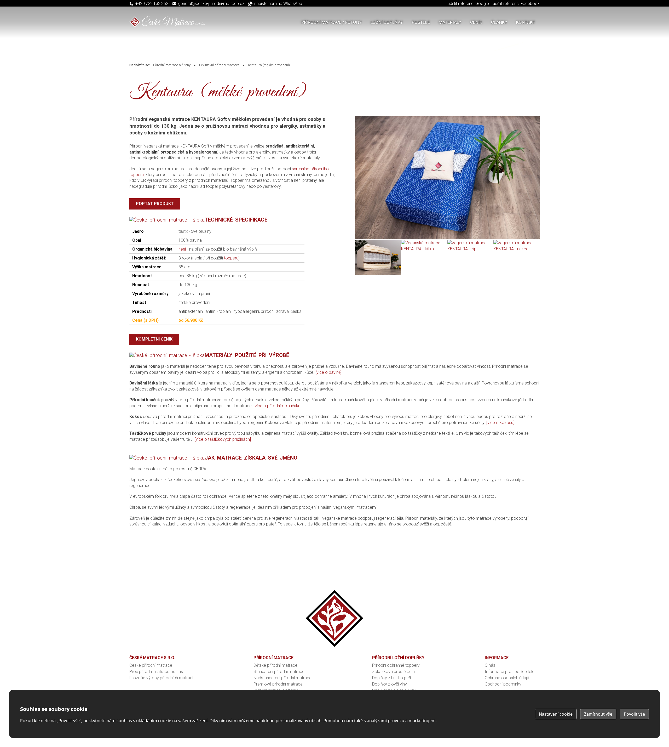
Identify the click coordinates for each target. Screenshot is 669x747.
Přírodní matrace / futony (331, 22)
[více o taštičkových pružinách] (223, 439)
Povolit (634, 714)
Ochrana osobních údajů (507, 677)
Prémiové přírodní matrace (278, 684)
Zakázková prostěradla (393, 671)
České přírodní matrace (150, 665)
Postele (421, 22)
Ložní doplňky (387, 22)
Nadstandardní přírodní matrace (282, 677)
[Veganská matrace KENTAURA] (447, 237)
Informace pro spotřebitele (509, 671)
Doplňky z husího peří (391, 677)
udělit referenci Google (468, 3)
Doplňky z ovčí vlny (389, 684)
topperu (231, 258)
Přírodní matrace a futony (172, 65)
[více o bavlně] (328, 372)
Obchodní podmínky (503, 684)
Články (499, 22)
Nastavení (556, 714)
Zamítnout (598, 714)
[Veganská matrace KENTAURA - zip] (470, 248)
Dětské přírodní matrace (275, 665)
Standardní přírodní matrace (278, 671)
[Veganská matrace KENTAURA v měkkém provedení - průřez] (378, 273)
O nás (490, 665)
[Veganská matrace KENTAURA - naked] (516, 248)
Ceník (476, 22)
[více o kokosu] (500, 422)
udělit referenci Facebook (516, 3)
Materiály (450, 22)
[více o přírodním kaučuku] (277, 405)
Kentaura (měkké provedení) (269, 65)
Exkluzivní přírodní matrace (219, 65)
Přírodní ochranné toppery (396, 665)
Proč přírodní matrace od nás (156, 671)
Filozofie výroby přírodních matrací (161, 677)
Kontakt (525, 22)
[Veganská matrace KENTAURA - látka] (424, 248)
